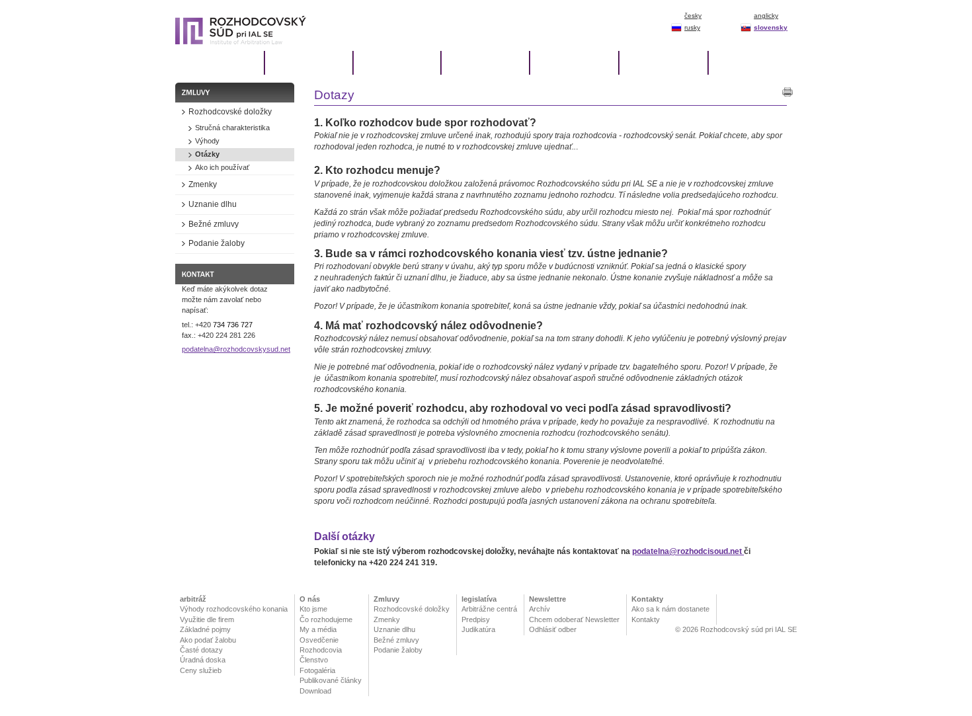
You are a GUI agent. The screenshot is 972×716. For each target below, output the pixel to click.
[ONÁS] (396, 63)
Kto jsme (313, 609)
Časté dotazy (201, 650)
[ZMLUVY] (484, 63)
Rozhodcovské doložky (412, 609)
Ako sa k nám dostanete (670, 609)
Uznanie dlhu (394, 629)
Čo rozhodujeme (326, 619)
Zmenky (387, 619)
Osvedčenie (319, 640)
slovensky (771, 27)
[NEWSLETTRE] (663, 63)
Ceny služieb (201, 670)
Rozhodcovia (321, 650)
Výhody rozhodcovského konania (234, 609)
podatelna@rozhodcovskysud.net (236, 349)
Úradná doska (202, 660)
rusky (692, 27)
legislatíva (479, 599)
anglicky (766, 15)
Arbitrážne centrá (489, 609)
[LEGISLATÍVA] (573, 63)
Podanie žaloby (398, 650)
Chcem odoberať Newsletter (574, 619)
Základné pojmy (205, 629)
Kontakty (647, 599)
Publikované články (331, 680)
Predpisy (476, 619)
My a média (318, 629)
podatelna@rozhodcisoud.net (688, 551)
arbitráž (193, 599)
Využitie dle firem (207, 619)
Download (315, 691)
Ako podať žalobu (208, 640)
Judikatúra (478, 629)
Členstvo (314, 660)
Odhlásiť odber (553, 629)
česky (693, 15)
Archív (539, 609)
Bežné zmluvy (396, 640)
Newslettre (547, 599)
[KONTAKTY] (752, 63)
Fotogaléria (317, 670)
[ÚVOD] (219, 63)
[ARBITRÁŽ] (308, 63)
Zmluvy (386, 599)
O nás (310, 599)
